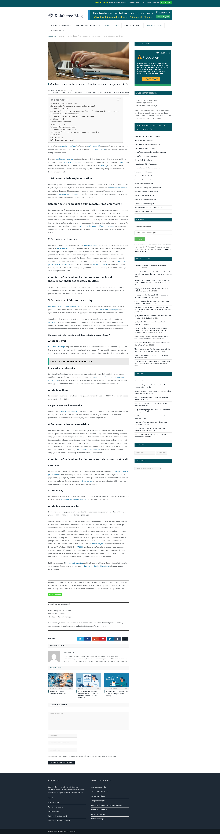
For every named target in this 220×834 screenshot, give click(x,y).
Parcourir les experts (55, 807)
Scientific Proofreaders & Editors (146, 156)
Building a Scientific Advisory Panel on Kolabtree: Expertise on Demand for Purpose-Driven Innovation (153, 308)
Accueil (50, 798)
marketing (103, 165)
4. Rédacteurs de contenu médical (64, 129)
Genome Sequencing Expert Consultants (149, 207)
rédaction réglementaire (118, 188)
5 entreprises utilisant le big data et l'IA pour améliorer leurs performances (150, 429)
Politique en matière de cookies (59, 821)
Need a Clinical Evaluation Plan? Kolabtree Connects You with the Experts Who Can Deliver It (88, 694)
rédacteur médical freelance (89, 449)
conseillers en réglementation (70, 194)
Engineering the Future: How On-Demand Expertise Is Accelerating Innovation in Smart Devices (153, 281)
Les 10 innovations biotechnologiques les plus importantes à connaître (150, 435)
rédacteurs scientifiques (109, 309)
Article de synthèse (58, 124)
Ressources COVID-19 (132, 25)
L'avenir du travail (154, 25)
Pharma (126, 92)
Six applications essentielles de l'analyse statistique (153, 381)
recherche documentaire (68, 411)
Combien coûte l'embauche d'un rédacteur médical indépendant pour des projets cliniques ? (85, 111)
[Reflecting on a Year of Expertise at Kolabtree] (60, 681)
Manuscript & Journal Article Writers (147, 200)
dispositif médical (100, 264)
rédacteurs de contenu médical (73, 499)
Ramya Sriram (55, 90)
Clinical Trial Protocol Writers (144, 176)
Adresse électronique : (143, 226)
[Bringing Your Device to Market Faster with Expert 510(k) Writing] (116, 681)
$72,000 (80, 547)
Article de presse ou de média (63, 140)
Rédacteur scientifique (65, 248)
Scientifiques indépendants (74, 92)
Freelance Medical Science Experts (146, 192)
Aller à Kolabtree (116, 2)
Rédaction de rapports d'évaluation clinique (106, 805)
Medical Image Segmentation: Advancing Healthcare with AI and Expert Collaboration (152, 338)
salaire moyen (97, 544)
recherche (121, 162)
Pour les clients (112, 25)
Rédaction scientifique (57, 347)
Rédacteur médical (91, 245)
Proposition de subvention (61, 122)
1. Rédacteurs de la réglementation (64, 103)
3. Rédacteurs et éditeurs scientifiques (65, 114)
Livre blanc (56, 135)
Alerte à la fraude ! (102, 2)
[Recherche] (168, 30)
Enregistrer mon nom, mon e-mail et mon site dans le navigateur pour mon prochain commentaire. (84, 756)
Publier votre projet (74, 563)
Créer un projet (53, 802)
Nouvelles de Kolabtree (61, 25)
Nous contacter (53, 811)
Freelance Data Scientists (143, 211)
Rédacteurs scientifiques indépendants (63, 306)
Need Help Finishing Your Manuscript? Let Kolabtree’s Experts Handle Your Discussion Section (153, 362)
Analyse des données (99, 787)
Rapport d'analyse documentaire (64, 127)
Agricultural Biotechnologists (144, 204)
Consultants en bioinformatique (146, 164)
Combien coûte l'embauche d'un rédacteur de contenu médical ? (76, 132)
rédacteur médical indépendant (95, 566)
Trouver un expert (152, 2)
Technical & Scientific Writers (144, 140)
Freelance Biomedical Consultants (146, 180)
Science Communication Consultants (147, 168)
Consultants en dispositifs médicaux (147, 144)
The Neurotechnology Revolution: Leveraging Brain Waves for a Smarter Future (152, 350)
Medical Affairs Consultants (144, 184)
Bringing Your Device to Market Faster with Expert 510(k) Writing (117, 693)
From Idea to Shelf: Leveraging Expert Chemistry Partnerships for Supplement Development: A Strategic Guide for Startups (151, 330)
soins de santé (94, 146)
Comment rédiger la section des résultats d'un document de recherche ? (150, 386)
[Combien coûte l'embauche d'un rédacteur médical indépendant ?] (88, 61)
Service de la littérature (99, 791)
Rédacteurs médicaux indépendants (147, 136)
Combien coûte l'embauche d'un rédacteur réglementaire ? (73, 106)
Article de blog (57, 137)
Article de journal (57, 119)
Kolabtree (51, 790)
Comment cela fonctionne (134, 2)
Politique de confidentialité (57, 816)
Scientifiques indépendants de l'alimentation (150, 152)
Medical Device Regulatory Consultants (148, 188)
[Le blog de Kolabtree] (65, 15)
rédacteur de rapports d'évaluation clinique (97, 226)
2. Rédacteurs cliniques (59, 109)
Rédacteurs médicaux (72, 162)
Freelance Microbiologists (143, 172)
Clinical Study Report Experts (144, 196)
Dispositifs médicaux (116, 92)
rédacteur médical (98, 149)
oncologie (52, 322)
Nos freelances (57, 30)
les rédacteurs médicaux (65, 159)
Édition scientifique (97, 819)
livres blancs (87, 481)
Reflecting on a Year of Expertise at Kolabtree (58, 692)
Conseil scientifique (98, 796)
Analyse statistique (98, 801)
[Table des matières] (119, 100)
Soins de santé (103, 92)
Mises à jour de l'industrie (87, 25)
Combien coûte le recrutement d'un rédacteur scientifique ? (73, 116)
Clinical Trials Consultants (143, 160)
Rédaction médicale (68, 146)
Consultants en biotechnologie (145, 148)
